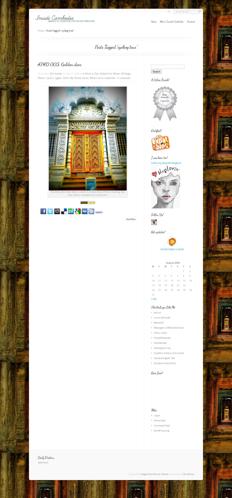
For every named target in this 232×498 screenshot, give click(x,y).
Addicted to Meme (110, 73)
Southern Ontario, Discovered (169, 353)
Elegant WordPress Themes (155, 474)
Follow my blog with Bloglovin (166, 163)
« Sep (153, 299)
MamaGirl (159, 322)
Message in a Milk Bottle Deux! (169, 328)
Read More (131, 219)
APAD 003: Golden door (60, 64)
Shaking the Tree (162, 348)
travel (85, 78)
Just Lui (157, 312)
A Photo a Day (90, 73)
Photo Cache (160, 333)
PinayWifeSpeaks (162, 338)
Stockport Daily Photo (165, 363)
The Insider (55, 73)
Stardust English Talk (164, 358)
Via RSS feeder (168, 249)
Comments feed (162, 425)
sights (58, 78)
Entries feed (159, 420)
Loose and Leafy (162, 317)
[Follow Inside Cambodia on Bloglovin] (165, 207)
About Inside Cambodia (172, 21)
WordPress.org (161, 430)
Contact (191, 21)
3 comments (123, 78)
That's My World (72, 78)
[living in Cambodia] (161, 150)
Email (181, 249)
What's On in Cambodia (102, 78)
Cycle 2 (50, 78)
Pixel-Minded (160, 343)
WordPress (188, 474)
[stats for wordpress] (43, 463)
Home (154, 21)
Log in (157, 415)
